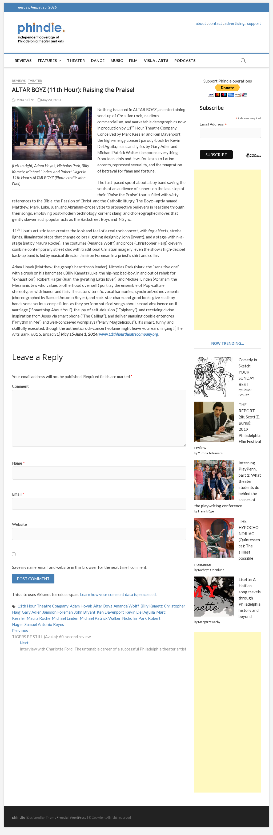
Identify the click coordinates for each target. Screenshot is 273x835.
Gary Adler (31, 612)
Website (19, 524)
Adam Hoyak (81, 605)
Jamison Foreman (57, 612)
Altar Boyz (102, 605)
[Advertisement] (227, 250)
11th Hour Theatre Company (43, 605)
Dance (98, 60)
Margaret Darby (209, 622)
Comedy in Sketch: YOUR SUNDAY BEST (248, 372)
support (254, 23)
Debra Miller (24, 100)
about (201, 23)
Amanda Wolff (126, 605)
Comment (20, 386)
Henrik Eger (206, 511)
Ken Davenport (110, 612)
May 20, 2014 (51, 100)
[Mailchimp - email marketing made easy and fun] (253, 159)
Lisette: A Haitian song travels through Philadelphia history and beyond (250, 598)
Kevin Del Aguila (140, 612)
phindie (18, 817)
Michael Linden (65, 618)
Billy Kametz (151, 605)
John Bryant (84, 612)
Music (117, 60)
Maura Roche (38, 618)
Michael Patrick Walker (100, 618)
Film (133, 60)
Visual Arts (156, 60)
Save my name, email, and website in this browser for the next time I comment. (79, 567)
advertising (234, 23)
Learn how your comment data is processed (118, 594)
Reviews (23, 60)
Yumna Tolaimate (210, 453)
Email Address (213, 124)
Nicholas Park (134, 618)
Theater (76, 60)
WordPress (78, 818)
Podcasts (185, 60)
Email (18, 494)
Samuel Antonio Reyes (44, 624)
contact (215, 23)
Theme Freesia (57, 818)
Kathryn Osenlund (211, 570)
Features (47, 60)
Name (18, 463)
